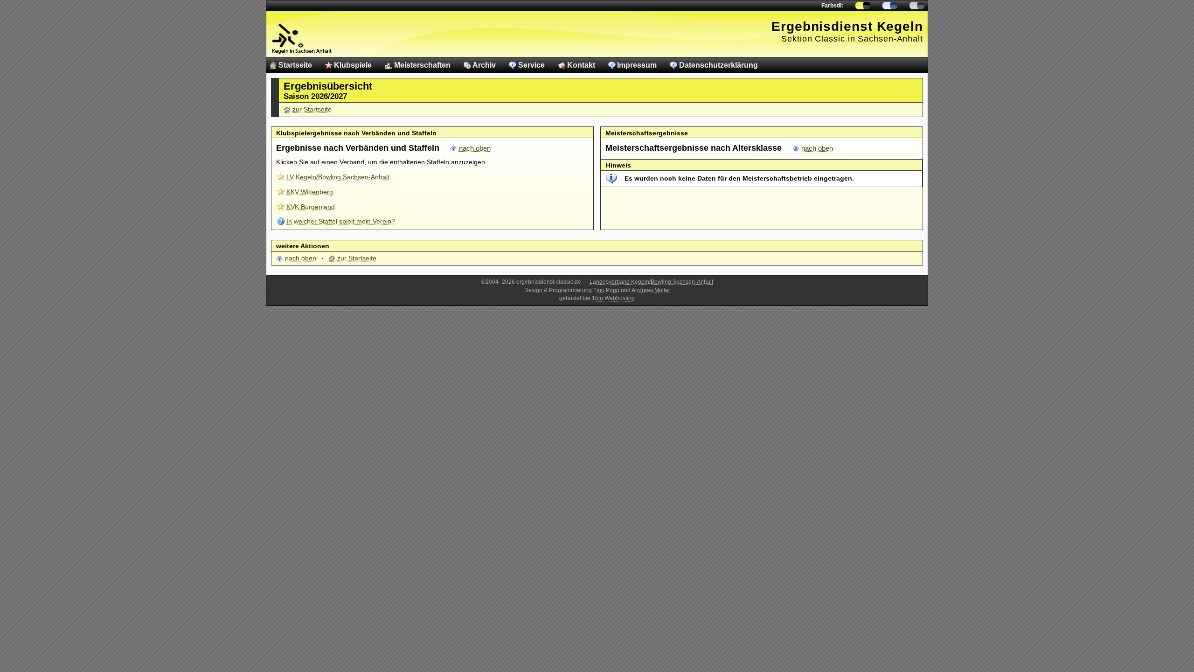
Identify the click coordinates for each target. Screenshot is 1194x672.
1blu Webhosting (613, 298)
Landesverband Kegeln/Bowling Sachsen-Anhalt (651, 282)
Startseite (295, 65)
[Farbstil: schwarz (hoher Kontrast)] (916, 5)
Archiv (484, 65)
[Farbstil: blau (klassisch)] (889, 5)
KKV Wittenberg (309, 192)
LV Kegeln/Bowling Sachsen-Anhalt (337, 177)
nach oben (475, 148)
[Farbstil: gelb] (862, 5)
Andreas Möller (651, 290)
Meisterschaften (422, 65)
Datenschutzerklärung (718, 65)
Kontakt (581, 65)
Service (531, 65)
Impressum (637, 65)
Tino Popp (606, 290)
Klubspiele (353, 65)
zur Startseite (312, 109)
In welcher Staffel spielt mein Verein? (340, 221)
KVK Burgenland (310, 206)
